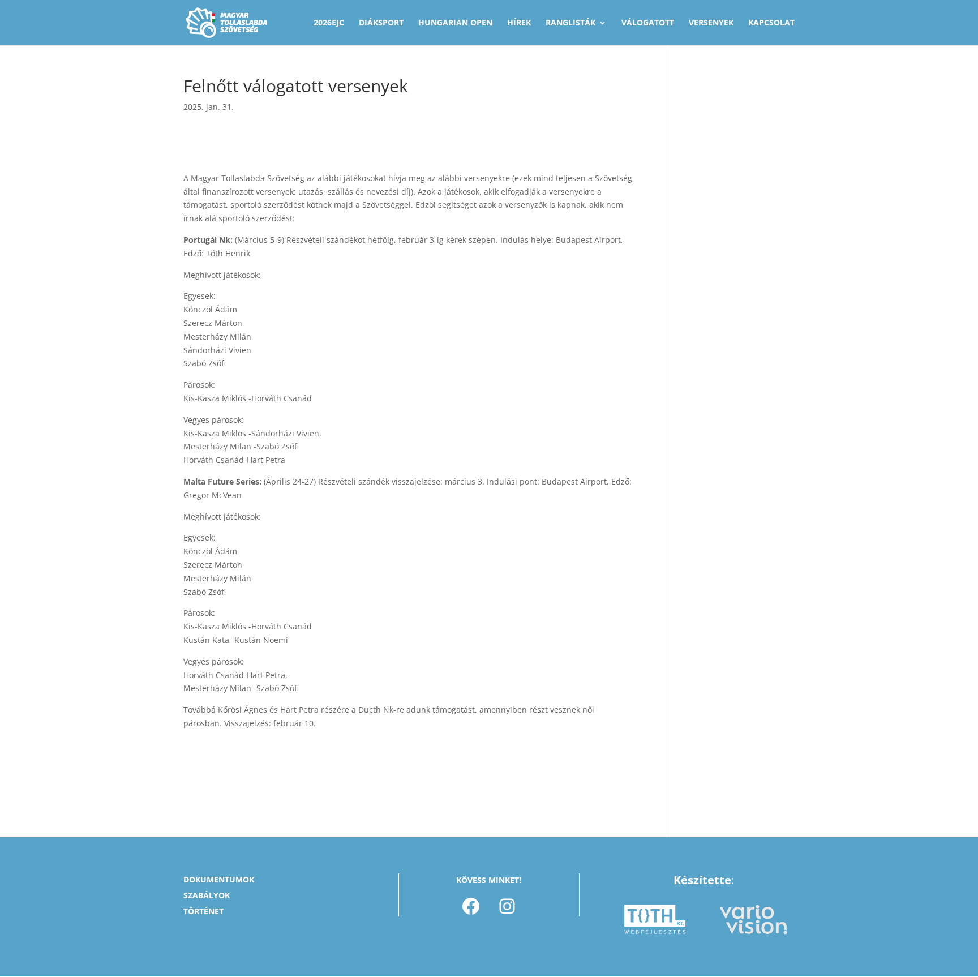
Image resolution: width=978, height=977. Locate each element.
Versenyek (711, 23)
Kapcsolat (771, 23)
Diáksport (381, 23)
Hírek (519, 23)
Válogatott (647, 23)
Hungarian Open (455, 23)
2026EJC (329, 23)
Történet (203, 911)
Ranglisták (570, 23)
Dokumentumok (218, 879)
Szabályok (206, 895)
